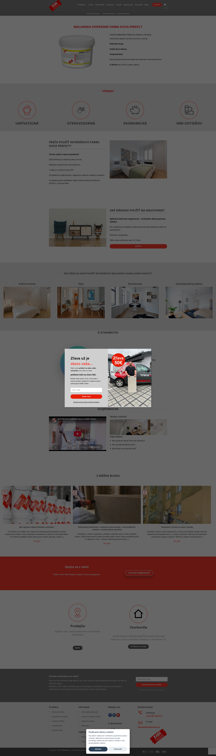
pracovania (83, 402)
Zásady (75, 402)
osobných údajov (93, 402)
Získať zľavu (86, 396)
